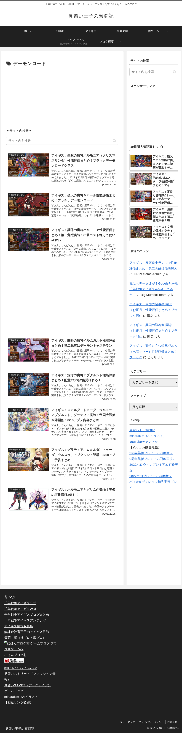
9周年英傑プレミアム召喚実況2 (152, 459)
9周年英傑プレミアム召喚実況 (151, 453)
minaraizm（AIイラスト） (147, 436)
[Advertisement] (62, 97)
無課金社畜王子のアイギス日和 (26, 632)
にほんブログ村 (15, 655)
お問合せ (172, 722)
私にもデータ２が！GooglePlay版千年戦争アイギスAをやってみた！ (153, 289)
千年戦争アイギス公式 (20, 603)
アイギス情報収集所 (18, 626)
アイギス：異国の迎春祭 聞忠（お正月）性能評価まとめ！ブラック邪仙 (153, 310)
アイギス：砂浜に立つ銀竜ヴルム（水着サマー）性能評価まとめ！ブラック (153, 351)
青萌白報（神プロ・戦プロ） (25, 638)
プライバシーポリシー (151, 722)
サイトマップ (127, 722)
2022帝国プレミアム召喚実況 (150, 476)
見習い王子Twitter (142, 430)
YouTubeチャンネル (143, 441)
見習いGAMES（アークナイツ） (27, 685)
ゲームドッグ (13, 691)
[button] (114, 141)
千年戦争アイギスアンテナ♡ (25, 620)
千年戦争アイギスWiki (20, 609)
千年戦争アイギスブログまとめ (26, 614)
